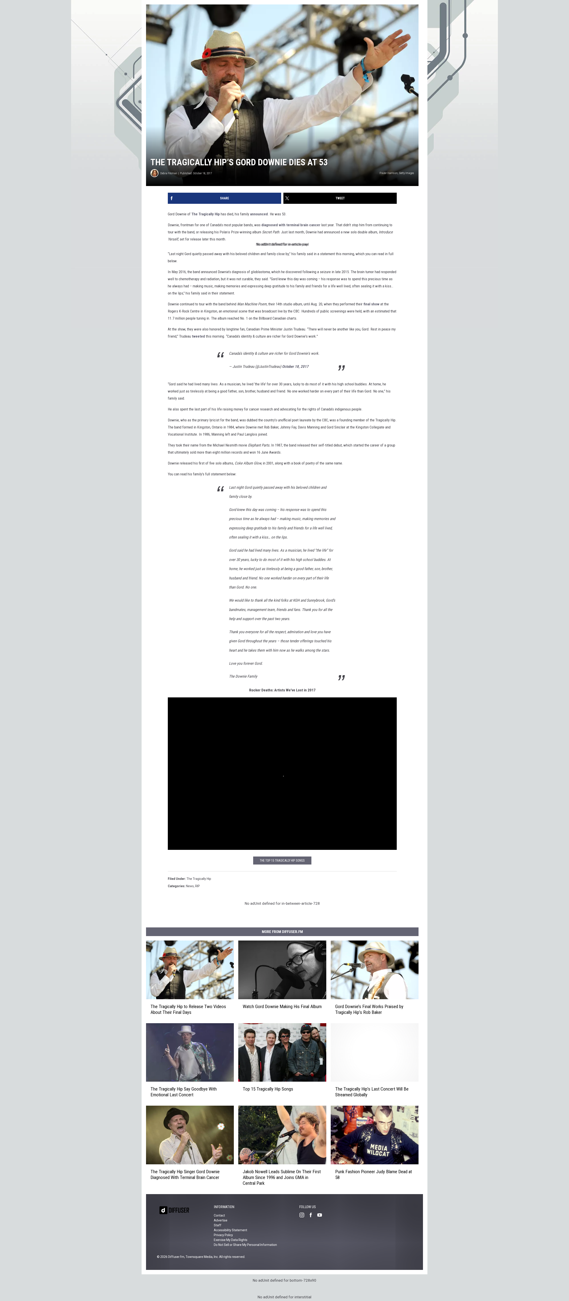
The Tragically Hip (205, 214)
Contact (219, 1215)
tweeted (198, 336)
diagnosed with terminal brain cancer (290, 225)
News (190, 886)
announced (259, 214)
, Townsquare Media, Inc (201, 1257)
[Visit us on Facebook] (312, 1215)
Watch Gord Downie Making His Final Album (282, 1006)
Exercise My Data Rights (230, 1240)
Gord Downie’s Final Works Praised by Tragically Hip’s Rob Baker (369, 1009)
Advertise (220, 1220)
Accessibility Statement (230, 1230)
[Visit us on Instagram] (303, 1215)
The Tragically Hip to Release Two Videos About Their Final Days (188, 1009)
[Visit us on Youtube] (321, 1215)
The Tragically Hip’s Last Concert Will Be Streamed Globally (372, 1092)
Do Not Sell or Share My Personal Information (245, 1245)
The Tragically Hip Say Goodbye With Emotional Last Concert (183, 1092)
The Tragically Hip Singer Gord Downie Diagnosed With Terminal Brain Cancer (185, 1174)
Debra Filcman (168, 173)
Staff (217, 1225)
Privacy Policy (223, 1235)
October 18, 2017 (295, 366)
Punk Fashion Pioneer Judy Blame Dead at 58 (373, 1174)
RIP (197, 886)
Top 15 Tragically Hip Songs (268, 1089)
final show (371, 304)
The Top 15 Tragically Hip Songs (282, 860)
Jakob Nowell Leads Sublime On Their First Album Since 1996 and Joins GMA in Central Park (282, 1177)
